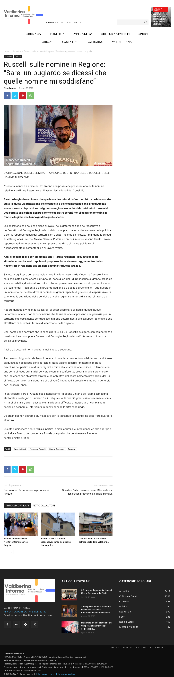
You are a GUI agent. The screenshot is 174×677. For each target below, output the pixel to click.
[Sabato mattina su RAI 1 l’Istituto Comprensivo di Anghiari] (21, 524)
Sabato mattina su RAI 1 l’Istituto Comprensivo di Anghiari (16, 542)
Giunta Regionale (56, 449)
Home (7, 51)
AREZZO (114, 647)
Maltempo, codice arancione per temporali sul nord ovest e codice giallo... (96, 626)
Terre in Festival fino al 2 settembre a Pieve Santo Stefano (161, 19)
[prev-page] (6, 552)
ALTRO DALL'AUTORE (44, 505)
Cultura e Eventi (158, 9)
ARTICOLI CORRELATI (17, 505)
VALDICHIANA (156, 647)
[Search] (145, 22)
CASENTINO (127, 647)
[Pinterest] (22, 95)
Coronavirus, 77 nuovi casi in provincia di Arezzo (26, 492)
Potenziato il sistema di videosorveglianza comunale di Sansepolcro (56, 542)
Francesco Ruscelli (38, 449)
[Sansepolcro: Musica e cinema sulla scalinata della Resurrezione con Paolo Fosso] (69, 611)
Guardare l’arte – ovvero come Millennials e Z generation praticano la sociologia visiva (87, 492)
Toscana (71, 449)
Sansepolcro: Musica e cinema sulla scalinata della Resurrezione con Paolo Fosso (96, 609)
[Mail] (16, 624)
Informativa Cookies (65, 673)
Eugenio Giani (20, 449)
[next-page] (11, 552)
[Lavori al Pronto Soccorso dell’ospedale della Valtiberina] (95, 524)
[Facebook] (7, 95)
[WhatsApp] (30, 95)
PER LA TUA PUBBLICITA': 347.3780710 (25, 611)
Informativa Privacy (45, 673)
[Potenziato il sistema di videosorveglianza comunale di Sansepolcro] (58, 524)
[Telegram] (25, 624)
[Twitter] (15, 95)
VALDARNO (141, 647)
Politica (18, 56)
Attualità (17, 51)
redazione (11, 88)
